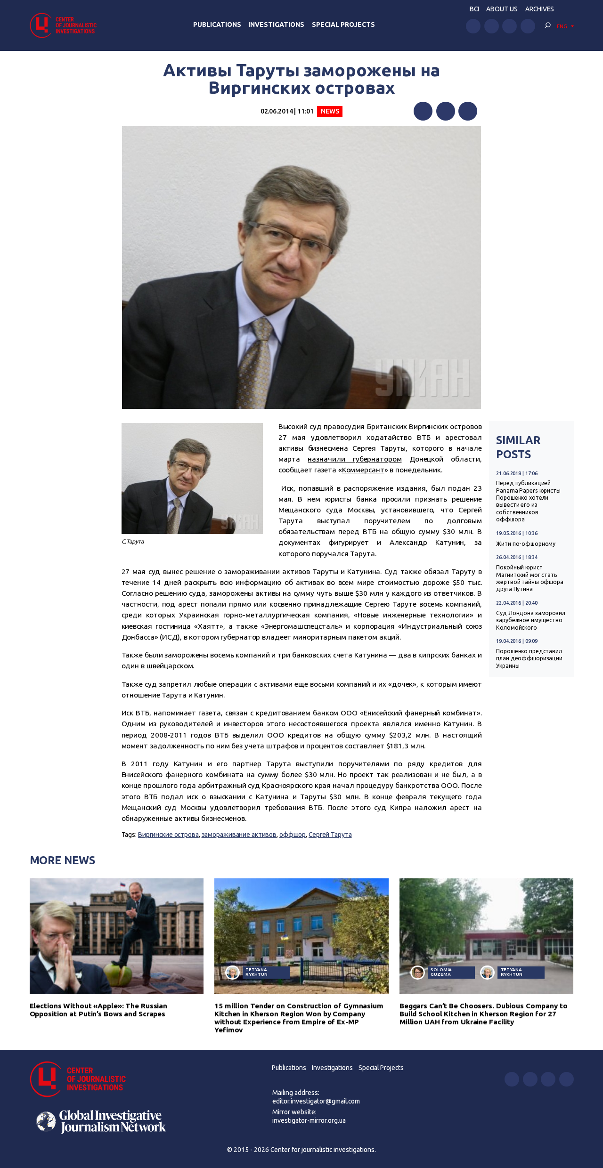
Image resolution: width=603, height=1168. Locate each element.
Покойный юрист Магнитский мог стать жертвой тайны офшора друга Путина (529, 578)
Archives (539, 9)
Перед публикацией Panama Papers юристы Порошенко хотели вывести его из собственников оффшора (528, 501)
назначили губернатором (354, 459)
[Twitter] (445, 111)
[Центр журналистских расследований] (66, 25)
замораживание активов (239, 834)
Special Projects (343, 24)
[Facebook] (423, 111)
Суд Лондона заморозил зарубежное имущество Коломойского (530, 620)
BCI (474, 9)
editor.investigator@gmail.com (316, 1101)
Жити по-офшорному (525, 544)
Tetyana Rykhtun (256, 972)
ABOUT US (502, 9)
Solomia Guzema (441, 972)
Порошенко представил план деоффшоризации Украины (529, 658)
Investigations (276, 24)
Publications (217, 24)
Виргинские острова (168, 834)
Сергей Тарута (330, 834)
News (330, 111)
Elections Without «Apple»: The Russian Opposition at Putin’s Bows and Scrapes (99, 1010)
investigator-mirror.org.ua (309, 1120)
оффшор (292, 834)
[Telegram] (467, 111)
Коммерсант (363, 470)
